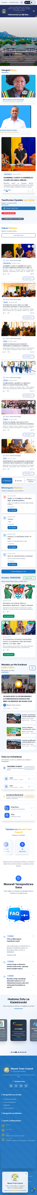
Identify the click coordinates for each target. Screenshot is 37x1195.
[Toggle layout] (26, 1174)
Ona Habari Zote (18, 235)
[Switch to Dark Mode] (22, 2)
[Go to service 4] (17, 1052)
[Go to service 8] (24, 1052)
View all (32, 667)
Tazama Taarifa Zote (12, 208)
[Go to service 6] (21, 1052)
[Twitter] (26, 1086)
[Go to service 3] (15, 1052)
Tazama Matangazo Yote (18, 571)
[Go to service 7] (23, 1052)
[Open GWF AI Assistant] (32, 1190)
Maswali (5, 2)
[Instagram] (11, 1086)
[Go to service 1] (12, 1052)
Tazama (13, 510)
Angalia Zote (28, 578)
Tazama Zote (29, 768)
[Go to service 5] (19, 1052)
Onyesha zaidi (11, 955)
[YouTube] (21, 1086)
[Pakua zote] (28, 777)
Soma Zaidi (7, 190)
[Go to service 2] (14, 1052)
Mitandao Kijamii (15, 2)
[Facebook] (16, 1086)
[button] (18, 945)
